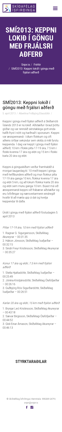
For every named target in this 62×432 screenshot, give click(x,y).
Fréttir (37, 64)
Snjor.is (25, 64)
